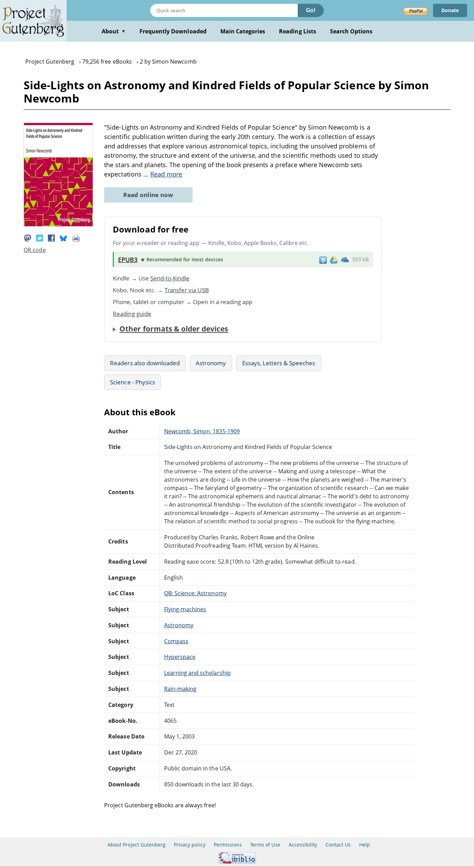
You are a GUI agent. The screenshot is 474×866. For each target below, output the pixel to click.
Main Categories (242, 31)
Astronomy (211, 363)
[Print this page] (76, 237)
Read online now (148, 195)
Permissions (228, 844)
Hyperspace (179, 657)
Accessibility (303, 844)
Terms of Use (265, 844)
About (114, 31)
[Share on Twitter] (39, 237)
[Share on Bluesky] (63, 237)
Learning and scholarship (197, 673)
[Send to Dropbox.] (323, 259)
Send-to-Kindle (170, 278)
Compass (176, 641)
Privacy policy (189, 844)
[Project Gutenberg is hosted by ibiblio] (237, 861)
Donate (450, 10)
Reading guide (132, 314)
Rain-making (180, 689)
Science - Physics (132, 382)
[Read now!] (58, 224)
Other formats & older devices (173, 329)
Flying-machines (185, 609)
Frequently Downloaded (172, 31)
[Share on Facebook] (51, 237)
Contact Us (337, 844)
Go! (310, 10)
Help (364, 844)
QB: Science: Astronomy (195, 593)
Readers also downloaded (145, 363)
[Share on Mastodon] (27, 237)
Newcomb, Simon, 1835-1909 (202, 431)
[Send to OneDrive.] (345, 259)
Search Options (351, 31)
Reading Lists (297, 31)
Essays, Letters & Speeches (278, 363)
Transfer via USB (186, 290)
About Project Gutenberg (137, 844)
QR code (34, 250)
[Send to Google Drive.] (334, 259)
